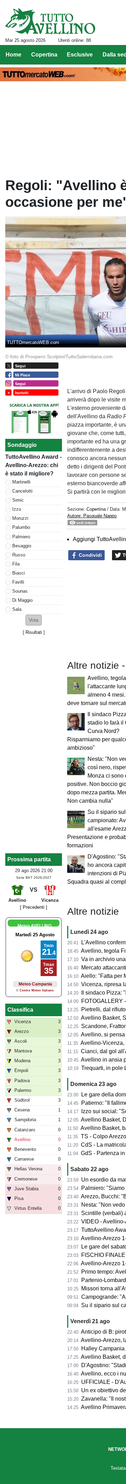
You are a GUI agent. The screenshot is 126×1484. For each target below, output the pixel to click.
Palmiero (21, 536)
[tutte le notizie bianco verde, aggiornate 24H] (50, 21)
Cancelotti (22, 491)
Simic (18, 500)
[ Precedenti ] (33, 907)
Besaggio (21, 545)
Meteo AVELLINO (34, 925)
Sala (16, 609)
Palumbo (21, 527)
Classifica (20, 1010)
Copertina (96, 509)
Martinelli (21, 482)
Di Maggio (22, 600)
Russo (18, 554)
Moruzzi (20, 518)
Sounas (20, 591)
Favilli (18, 582)
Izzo (16, 509)
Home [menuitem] (13, 55)
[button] (34, 620)
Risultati (34, 632)
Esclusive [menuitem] (80, 55)
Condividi (89, 555)
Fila (16, 564)
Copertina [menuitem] (44, 55)
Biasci (18, 573)
